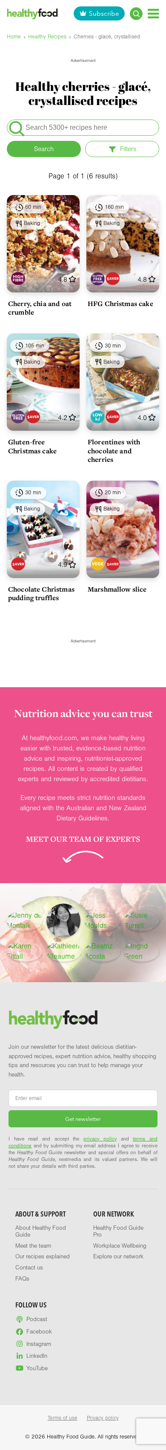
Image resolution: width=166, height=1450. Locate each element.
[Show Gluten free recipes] (18, 417)
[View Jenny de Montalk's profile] (25, 920)
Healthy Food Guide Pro (118, 1231)
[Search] (136, 13)
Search (44, 149)
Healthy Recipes (47, 37)
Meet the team (33, 1246)
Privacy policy (103, 1418)
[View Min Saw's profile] (63, 921)
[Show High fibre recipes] (18, 278)
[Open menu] (153, 13)
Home (14, 37)
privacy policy (100, 1139)
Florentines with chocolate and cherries (114, 450)
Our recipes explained (42, 1256)
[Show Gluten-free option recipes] (98, 278)
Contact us (29, 1267)
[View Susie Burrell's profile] (142, 920)
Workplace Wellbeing (119, 1246)
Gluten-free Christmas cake (32, 446)
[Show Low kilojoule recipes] (98, 417)
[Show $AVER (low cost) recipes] (113, 278)
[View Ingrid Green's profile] (142, 951)
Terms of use (62, 1418)
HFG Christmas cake (120, 303)
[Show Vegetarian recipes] (98, 564)
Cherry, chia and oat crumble (40, 308)
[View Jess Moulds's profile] (102, 920)
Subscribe (104, 13)
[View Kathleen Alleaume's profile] (64, 951)
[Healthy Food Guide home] (53, 1019)
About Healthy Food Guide (40, 1231)
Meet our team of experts (83, 839)
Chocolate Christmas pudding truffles (41, 593)
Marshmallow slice (117, 589)
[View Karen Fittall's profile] (25, 951)
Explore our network (118, 1256)
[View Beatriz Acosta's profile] (102, 951)
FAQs (22, 1278)
